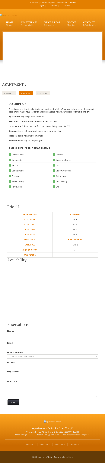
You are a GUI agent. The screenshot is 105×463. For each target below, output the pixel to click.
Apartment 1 (9, 93)
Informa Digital (67, 457)
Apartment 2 (26, 93)
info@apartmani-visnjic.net (44, 3)
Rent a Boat (74, 444)
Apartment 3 (42, 93)
